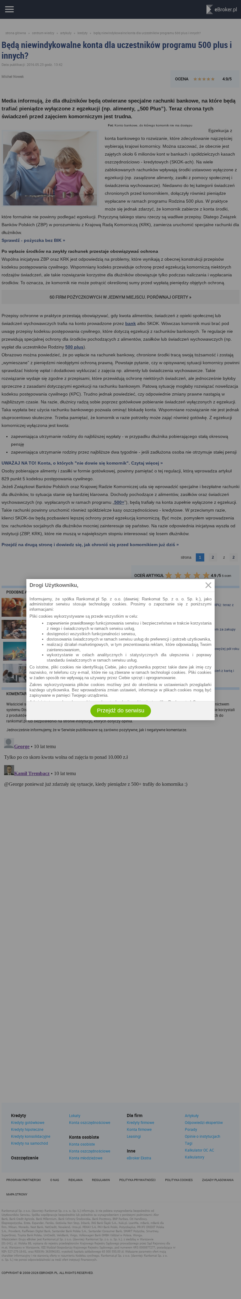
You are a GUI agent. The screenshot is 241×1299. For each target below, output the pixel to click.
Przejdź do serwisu (120, 710)
